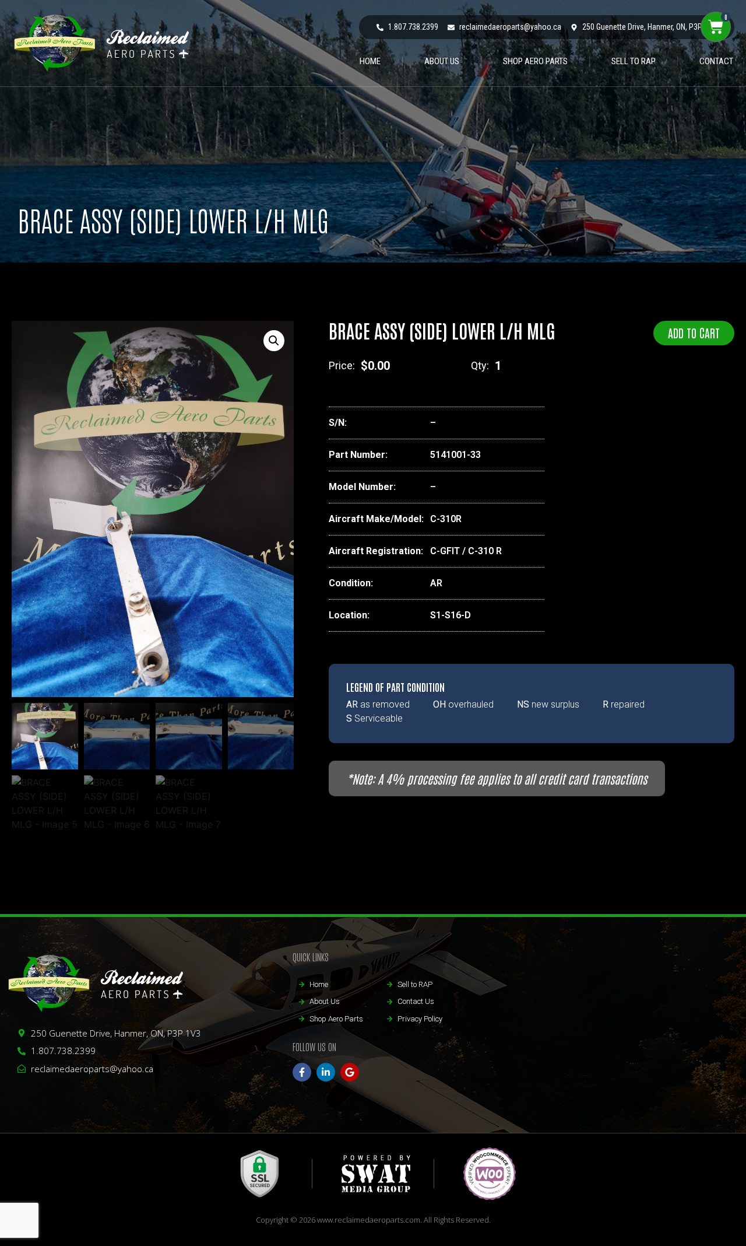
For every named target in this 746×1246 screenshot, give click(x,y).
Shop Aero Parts (535, 61)
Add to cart (694, 332)
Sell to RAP (633, 61)
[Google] (349, 1072)
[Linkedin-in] (325, 1072)
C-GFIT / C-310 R (466, 550)
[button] (273, 340)
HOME (370, 61)
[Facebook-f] (302, 1072)
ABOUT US (441, 61)
